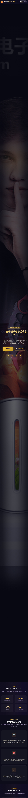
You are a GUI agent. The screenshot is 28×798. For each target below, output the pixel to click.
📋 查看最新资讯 (20, 348)
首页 (21, 1)
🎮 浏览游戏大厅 (8, 348)
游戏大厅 (25, 1)
